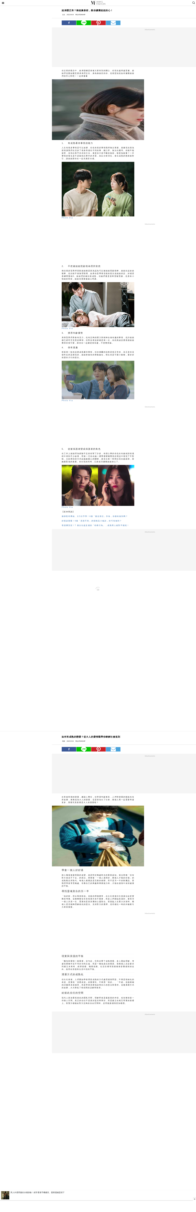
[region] (150, 48)
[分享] (69, 22)
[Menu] (3, 3)
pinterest (98, 23)
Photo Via (67, 218)
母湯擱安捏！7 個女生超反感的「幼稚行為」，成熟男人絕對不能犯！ (95, 525)
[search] (193, 3)
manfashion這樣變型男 (98, 3)
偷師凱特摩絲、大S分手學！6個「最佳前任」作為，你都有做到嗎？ (95, 516)
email (113, 23)
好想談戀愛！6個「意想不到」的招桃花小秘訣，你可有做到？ (92, 521)
